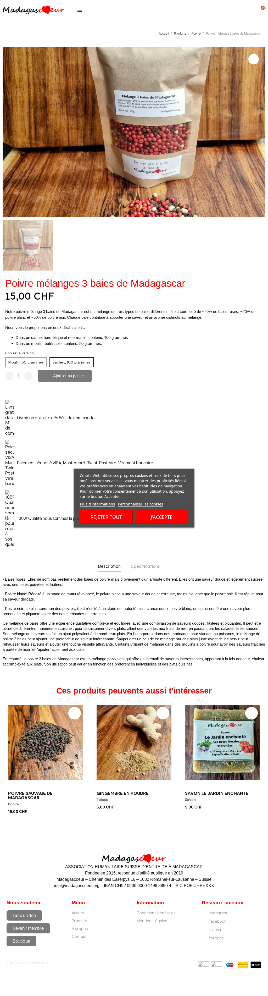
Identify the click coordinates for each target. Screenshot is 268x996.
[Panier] (261, 10)
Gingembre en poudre (123, 793)
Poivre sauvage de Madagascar (30, 795)
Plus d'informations (97, 503)
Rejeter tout (106, 517)
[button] (7, 132)
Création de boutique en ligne (27, 962)
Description (109, 566)
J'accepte (161, 517)
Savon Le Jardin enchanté (217, 793)
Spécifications (145, 566)
